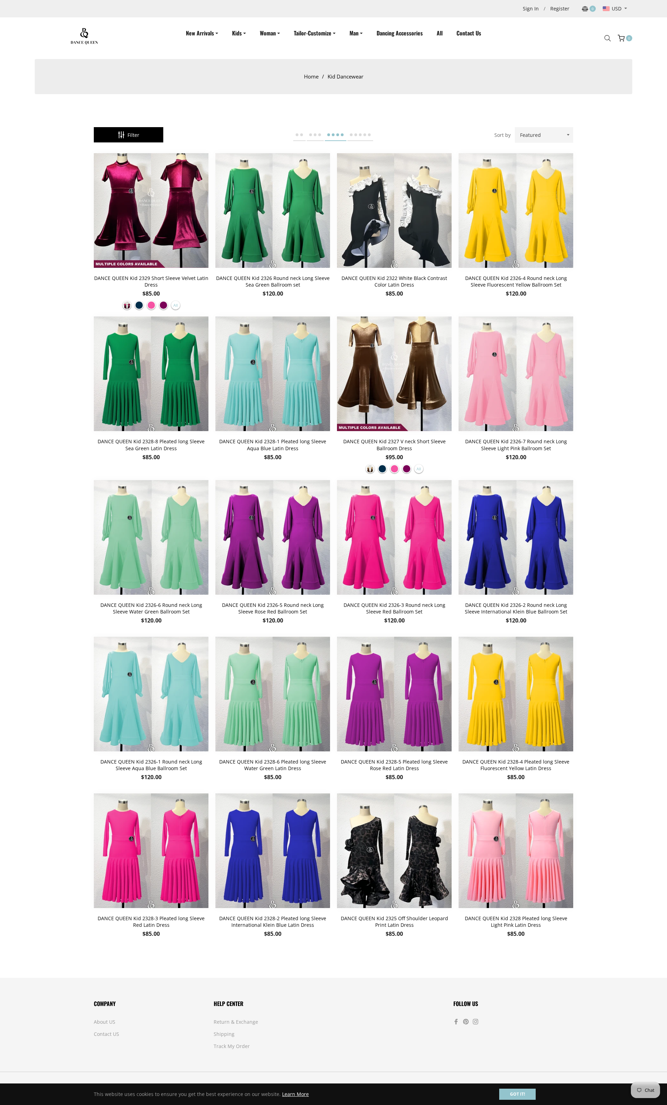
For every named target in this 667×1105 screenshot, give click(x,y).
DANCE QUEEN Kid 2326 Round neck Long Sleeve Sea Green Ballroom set (273, 281)
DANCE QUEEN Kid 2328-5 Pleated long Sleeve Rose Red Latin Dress (394, 765)
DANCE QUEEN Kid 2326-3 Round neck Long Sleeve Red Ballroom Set (394, 608)
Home (311, 76)
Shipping (224, 1034)
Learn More (295, 1094)
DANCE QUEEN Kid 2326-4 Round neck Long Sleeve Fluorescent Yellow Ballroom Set (516, 281)
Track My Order (232, 1046)
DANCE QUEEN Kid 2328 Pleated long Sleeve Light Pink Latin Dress (516, 921)
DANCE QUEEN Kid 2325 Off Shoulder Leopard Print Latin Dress (394, 921)
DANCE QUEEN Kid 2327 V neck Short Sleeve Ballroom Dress (394, 444)
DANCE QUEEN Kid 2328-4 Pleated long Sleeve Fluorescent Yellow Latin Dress (515, 765)
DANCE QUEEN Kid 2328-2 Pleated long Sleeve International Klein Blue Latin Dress (272, 921)
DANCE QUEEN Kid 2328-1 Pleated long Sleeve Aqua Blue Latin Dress (272, 444)
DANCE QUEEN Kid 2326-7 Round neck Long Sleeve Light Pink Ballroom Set (516, 444)
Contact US (106, 1034)
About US (104, 1022)
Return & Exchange (236, 1022)
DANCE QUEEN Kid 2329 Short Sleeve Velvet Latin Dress (151, 281)
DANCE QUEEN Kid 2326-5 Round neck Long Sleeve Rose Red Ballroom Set (273, 608)
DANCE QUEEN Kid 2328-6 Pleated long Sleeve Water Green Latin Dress (272, 765)
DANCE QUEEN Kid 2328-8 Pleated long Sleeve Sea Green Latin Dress (151, 444)
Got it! (517, 1094)
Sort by (502, 135)
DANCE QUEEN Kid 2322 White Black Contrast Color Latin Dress (394, 281)
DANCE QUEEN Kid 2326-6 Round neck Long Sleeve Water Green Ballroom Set (151, 608)
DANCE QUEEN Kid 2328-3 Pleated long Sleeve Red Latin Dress (151, 921)
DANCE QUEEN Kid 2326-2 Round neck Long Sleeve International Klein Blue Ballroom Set (516, 608)
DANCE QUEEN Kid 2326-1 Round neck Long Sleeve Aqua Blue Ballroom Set (151, 765)
